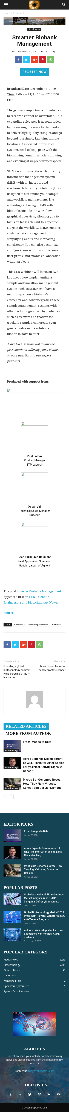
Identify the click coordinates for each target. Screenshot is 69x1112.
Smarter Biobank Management (39, 591)
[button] (64, 5)
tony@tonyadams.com (41, 1070)
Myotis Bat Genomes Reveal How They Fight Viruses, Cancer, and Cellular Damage (42, 783)
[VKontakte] (48, 1094)
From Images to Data (37, 742)
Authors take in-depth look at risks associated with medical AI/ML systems (44, 934)
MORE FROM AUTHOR (28, 733)
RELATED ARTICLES (26, 726)
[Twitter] (29, 1094)
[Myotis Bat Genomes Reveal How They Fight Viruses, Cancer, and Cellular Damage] (12, 784)
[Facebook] (10, 1094)
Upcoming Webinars (38, 624)
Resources (19, 624)
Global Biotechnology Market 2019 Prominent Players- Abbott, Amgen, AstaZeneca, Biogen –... (44, 916)
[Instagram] (20, 1094)
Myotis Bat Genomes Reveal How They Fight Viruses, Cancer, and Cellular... (43, 869)
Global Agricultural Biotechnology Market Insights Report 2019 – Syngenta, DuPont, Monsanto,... (44, 898)
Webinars (56, 624)
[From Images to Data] (12, 746)
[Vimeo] (39, 1094)
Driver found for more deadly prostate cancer (52, 668)
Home (7, 13)
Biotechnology (20, 13)
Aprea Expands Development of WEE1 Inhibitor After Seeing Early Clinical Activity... (43, 852)
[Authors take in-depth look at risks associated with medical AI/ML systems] (12, 934)
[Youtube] (58, 1094)
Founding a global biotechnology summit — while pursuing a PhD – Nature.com (18, 672)
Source (9, 612)
